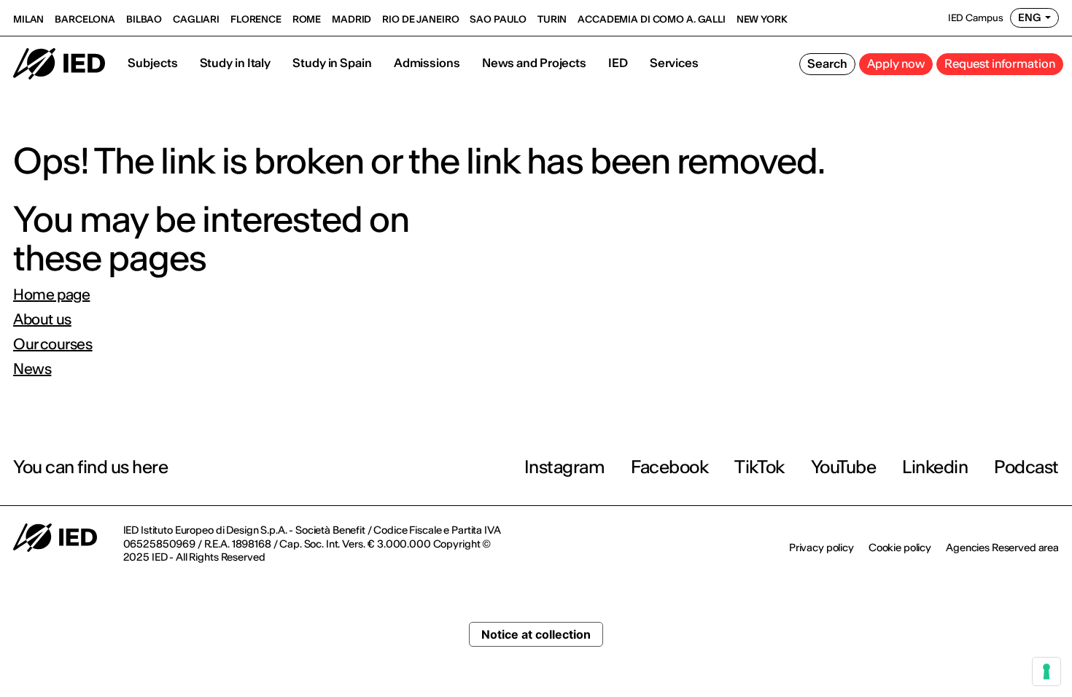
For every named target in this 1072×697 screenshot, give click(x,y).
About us (42, 319)
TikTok (759, 467)
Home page (51, 295)
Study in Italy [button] (235, 62)
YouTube (844, 467)
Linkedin (935, 467)
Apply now (896, 63)
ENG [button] (1029, 17)
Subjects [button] (152, 62)
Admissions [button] (427, 62)
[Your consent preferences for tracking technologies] (1046, 671)
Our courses (53, 344)
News (32, 369)
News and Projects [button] (534, 62)
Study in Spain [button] (332, 62)
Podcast (1026, 467)
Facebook (669, 467)
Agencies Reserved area (1002, 547)
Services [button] (674, 62)
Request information (999, 63)
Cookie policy (900, 547)
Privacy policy (821, 547)
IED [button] (618, 62)
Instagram (564, 467)
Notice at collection (536, 634)
